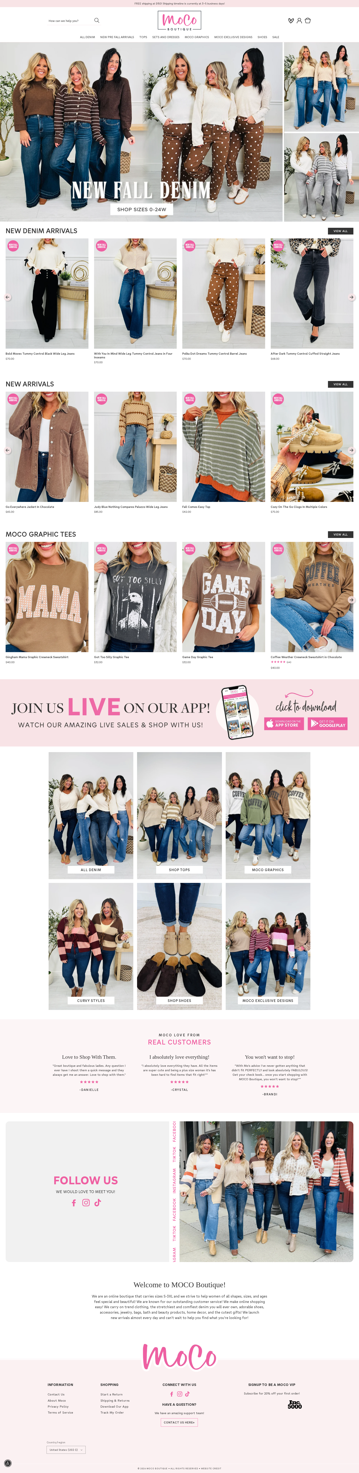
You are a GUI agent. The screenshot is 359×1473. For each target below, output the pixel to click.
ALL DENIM (91, 869)
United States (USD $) (64, 1449)
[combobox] (74, 21)
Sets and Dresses (166, 37)
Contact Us (56, 1394)
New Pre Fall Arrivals (117, 37)
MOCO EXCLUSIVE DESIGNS (233, 37)
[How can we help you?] (96, 20)
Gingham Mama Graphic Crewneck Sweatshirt (37, 657)
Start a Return (111, 1394)
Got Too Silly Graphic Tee (111, 657)
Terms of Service (60, 1412)
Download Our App (114, 1406)
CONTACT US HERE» (179, 1422)
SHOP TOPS (179, 869)
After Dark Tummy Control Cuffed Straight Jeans (305, 353)
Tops (143, 37)
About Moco (57, 1400)
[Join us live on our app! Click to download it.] (179, 712)
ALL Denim (87, 37)
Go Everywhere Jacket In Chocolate (30, 507)
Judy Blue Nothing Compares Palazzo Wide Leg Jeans (131, 507)
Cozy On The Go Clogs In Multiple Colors (299, 507)
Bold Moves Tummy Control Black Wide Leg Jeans (40, 353)
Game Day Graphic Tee (197, 657)
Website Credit (211, 1468)
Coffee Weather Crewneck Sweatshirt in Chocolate (306, 657)
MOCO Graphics (197, 37)
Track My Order (112, 1412)
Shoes (262, 37)
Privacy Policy (58, 1406)
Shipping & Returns (115, 1400)
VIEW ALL (341, 231)
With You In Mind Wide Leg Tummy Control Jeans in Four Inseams (133, 355)
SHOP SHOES (179, 1000)
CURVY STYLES (91, 1000)
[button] (308, 21)
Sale (275, 37)
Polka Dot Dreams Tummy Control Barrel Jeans (214, 353)
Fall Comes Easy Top (196, 507)
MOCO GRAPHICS (268, 869)
